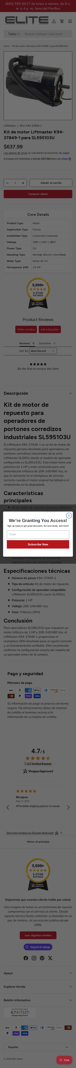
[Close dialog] (69, 515)
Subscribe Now (38, 544)
